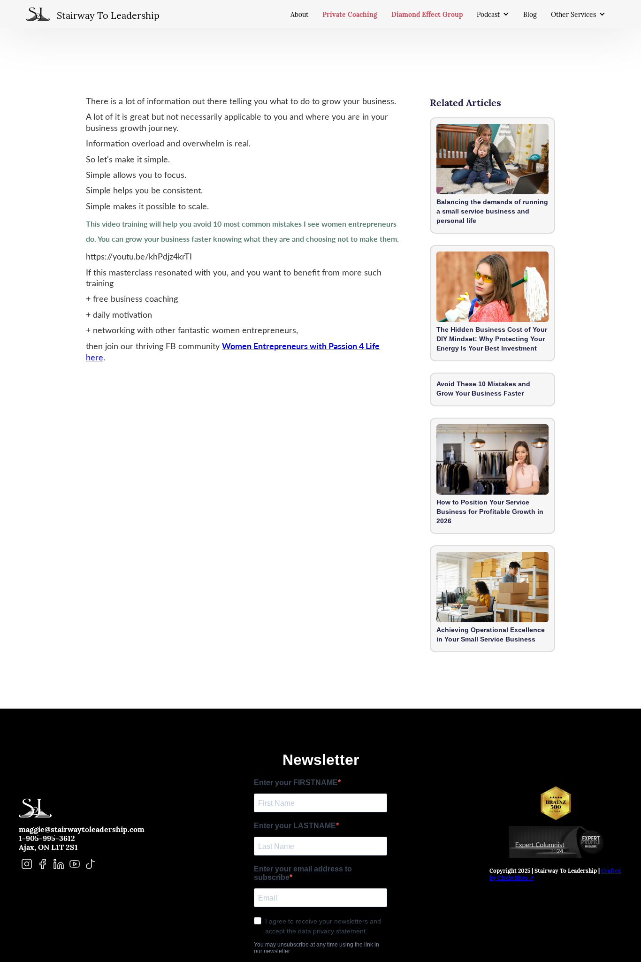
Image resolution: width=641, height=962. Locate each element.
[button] (495, 14)
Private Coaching (349, 14)
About (299, 14)
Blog (530, 14)
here (94, 357)
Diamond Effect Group (427, 14)
